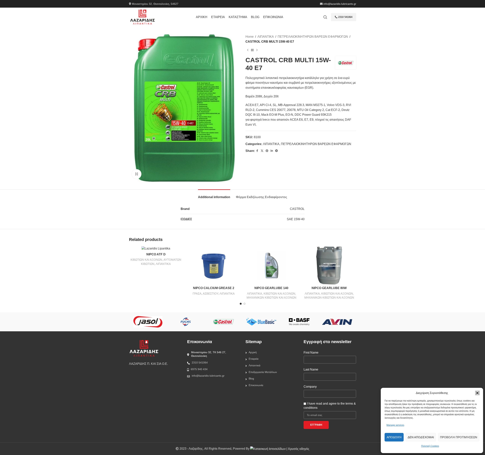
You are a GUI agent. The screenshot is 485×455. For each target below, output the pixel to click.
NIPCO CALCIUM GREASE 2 (213, 288)
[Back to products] (252, 50)
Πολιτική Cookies (430, 446)
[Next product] (257, 50)
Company (310, 386)
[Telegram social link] (276, 150)
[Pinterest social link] (267, 150)
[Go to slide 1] (241, 304)
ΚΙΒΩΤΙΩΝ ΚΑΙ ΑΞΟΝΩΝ (146, 259)
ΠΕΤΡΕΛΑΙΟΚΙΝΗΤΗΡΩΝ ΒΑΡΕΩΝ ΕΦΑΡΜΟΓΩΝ (313, 36)
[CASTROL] (224, 321)
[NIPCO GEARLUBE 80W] (329, 265)
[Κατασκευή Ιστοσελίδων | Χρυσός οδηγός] (279, 448)
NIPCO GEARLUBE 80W (329, 288)
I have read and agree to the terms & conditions (330, 405)
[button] (477, 393)
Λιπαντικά (254, 365)
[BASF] (299, 321)
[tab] (214, 195)
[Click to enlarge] (136, 174)
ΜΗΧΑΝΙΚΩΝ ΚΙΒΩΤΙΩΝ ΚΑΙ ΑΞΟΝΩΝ (271, 297)
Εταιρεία (253, 358)
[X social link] (262, 150)
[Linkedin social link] (271, 150)
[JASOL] (148, 321)
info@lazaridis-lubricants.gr (339, 3)
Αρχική (253, 352)
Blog (251, 378)
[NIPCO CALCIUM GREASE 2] (214, 265)
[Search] (325, 17)
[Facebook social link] (257, 150)
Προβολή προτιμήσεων (458, 437)
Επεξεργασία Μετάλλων (263, 372)
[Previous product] (247, 50)
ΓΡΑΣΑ (197, 293)
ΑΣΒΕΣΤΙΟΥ (210, 293)
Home (249, 36)
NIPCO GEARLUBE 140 (271, 288)
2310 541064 (345, 17)
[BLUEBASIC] (261, 321)
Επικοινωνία (256, 385)
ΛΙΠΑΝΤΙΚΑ (265, 36)
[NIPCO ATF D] (156, 248)
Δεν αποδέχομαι (421, 437)
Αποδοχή (394, 437)
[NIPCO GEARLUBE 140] (271, 265)
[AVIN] (337, 321)
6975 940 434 (199, 369)
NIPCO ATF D (156, 254)
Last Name (311, 369)
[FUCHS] (186, 321)
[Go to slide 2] (244, 304)
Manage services (395, 425)
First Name (311, 352)
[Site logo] (142, 16)
